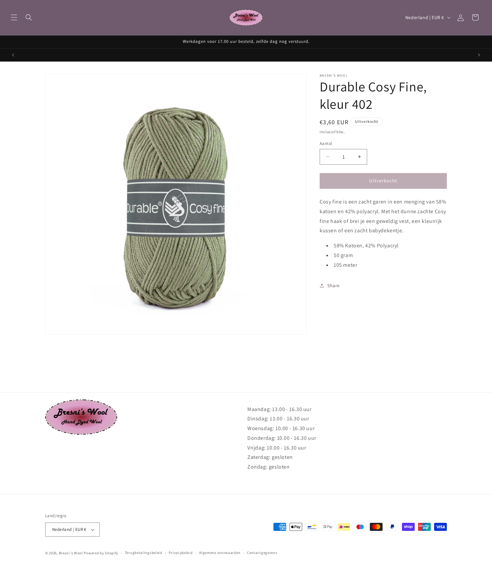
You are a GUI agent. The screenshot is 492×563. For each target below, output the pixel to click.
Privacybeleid (180, 552)
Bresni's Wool (71, 553)
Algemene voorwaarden (219, 552)
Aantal (326, 143)
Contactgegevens (262, 552)
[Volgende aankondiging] (479, 55)
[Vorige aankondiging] (13, 55)
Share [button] (333, 285)
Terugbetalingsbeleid (143, 552)
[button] (14, 17)
